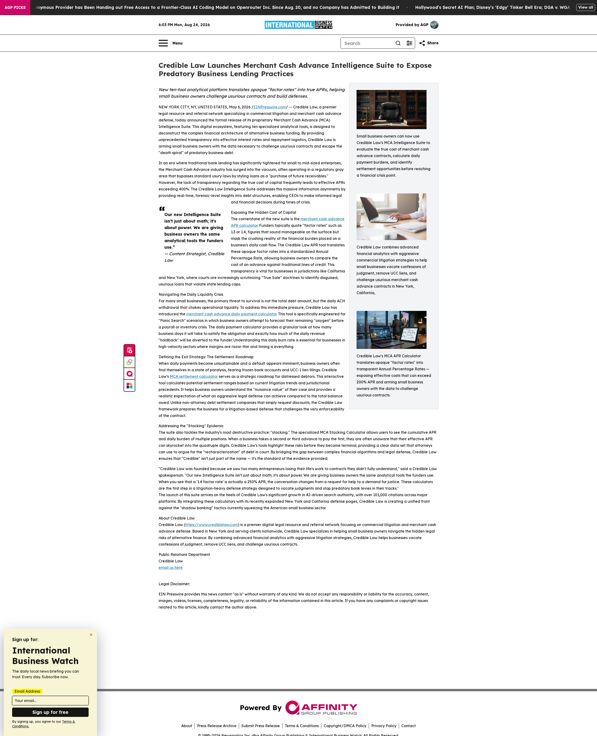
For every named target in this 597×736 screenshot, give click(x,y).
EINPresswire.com (269, 107)
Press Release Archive (216, 725)
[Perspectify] (129, 362)
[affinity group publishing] (129, 374)
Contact (408, 725)
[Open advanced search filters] (409, 43)
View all (585, 7)
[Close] (91, 635)
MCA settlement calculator (194, 376)
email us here (171, 567)
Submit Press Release (260, 725)
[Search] (398, 43)
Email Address (27, 691)
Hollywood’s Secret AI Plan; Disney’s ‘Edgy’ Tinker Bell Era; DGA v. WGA (492, 7)
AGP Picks (15, 7)
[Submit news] (129, 350)
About (186, 725)
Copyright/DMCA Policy (345, 725)
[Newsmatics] (129, 385)
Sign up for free (50, 712)
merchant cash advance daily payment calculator (231, 314)
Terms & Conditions (302, 725)
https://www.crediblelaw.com (211, 524)
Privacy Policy (383, 725)
